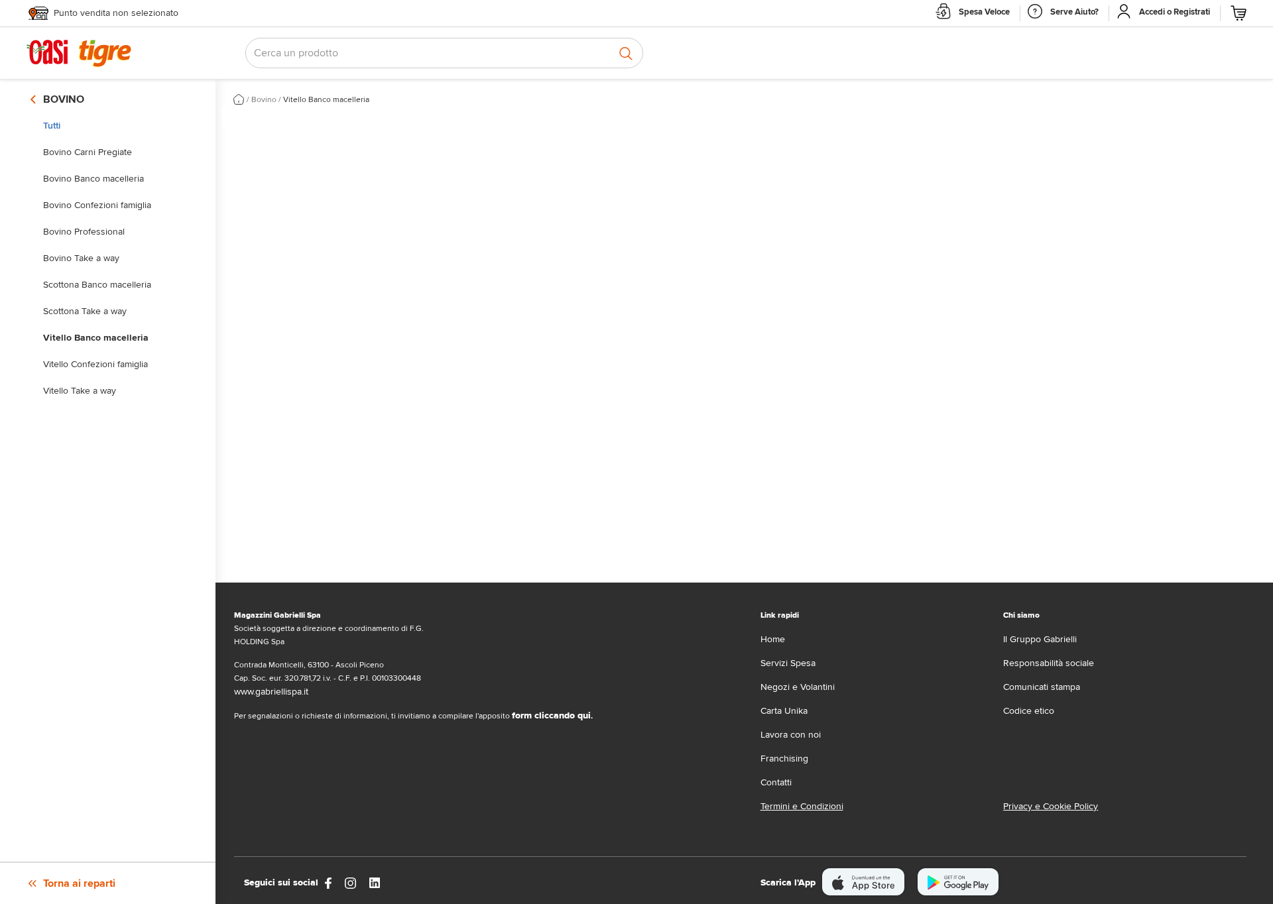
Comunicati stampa (1041, 687)
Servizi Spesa (788, 663)
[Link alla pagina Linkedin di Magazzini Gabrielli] (375, 882)
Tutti (51, 125)
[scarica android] (958, 881)
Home (772, 639)
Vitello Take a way (79, 390)
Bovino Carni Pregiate (87, 152)
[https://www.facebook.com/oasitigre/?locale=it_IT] (328, 882)
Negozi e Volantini (797, 687)
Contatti (776, 782)
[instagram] (350, 882)
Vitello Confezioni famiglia (95, 364)
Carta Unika (784, 710)
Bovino (263, 100)
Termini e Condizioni (801, 806)
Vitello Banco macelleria (96, 337)
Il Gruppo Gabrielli (1040, 639)
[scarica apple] (863, 881)
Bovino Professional (84, 231)
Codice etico (1028, 710)
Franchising (784, 758)
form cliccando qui (551, 715)
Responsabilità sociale (1048, 663)
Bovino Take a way (81, 258)
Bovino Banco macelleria (93, 178)
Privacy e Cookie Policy (1050, 806)
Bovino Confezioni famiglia (97, 205)
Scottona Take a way (85, 311)
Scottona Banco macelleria (97, 284)
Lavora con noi (790, 734)
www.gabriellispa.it (271, 691)
